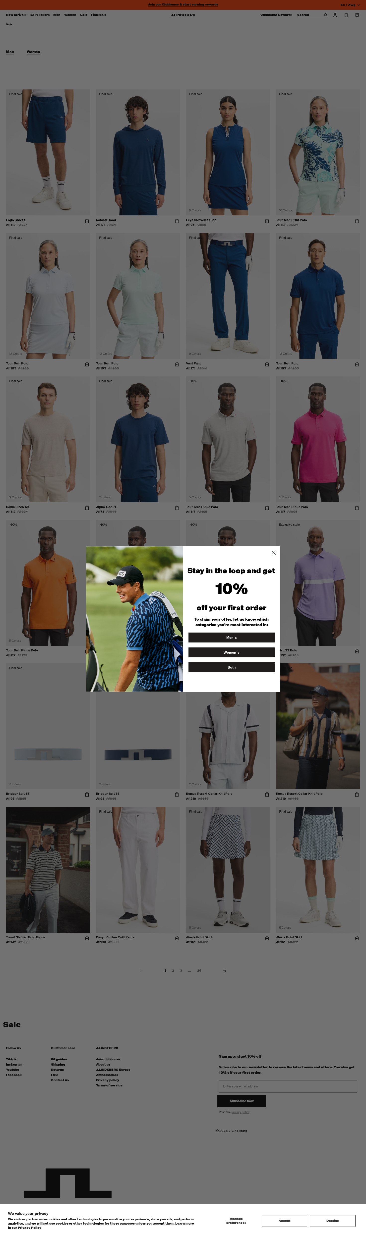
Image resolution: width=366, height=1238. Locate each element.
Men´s (231, 637)
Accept (285, 1221)
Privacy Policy (29, 1228)
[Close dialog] (273, 552)
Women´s (232, 652)
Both (232, 667)
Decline (332, 1221)
